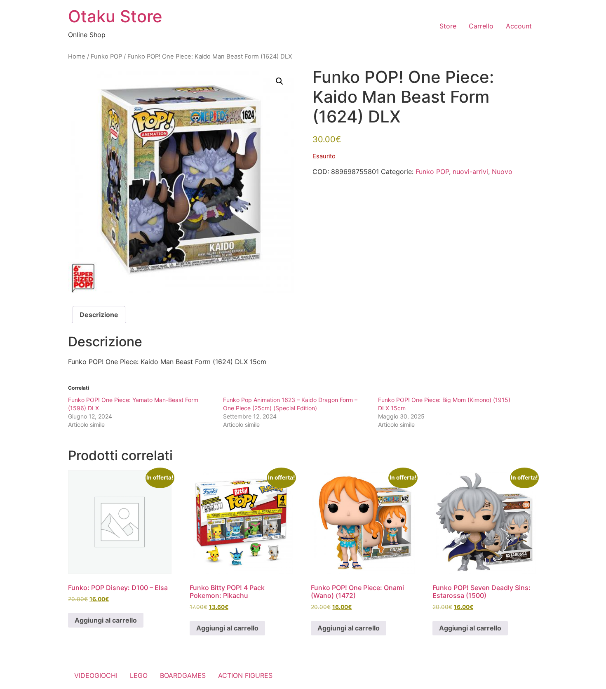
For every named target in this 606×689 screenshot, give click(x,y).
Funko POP (106, 56)
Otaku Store (115, 16)
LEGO (139, 675)
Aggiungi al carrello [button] (106, 620)
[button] (279, 81)
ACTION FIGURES (245, 675)
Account (519, 26)
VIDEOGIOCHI (95, 675)
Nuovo (502, 171)
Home (76, 56)
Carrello (481, 26)
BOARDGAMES (183, 675)
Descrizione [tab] (99, 314)
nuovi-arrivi (470, 171)
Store (447, 26)
